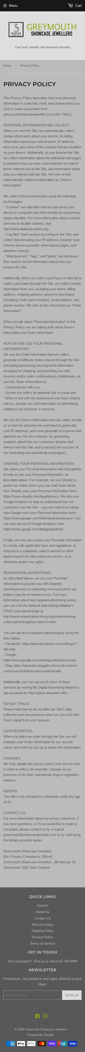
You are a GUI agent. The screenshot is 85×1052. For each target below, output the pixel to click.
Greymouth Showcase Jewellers (46, 1029)
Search (42, 905)
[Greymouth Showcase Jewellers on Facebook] (37, 1017)
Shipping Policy (42, 931)
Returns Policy (42, 924)
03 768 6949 (67, 961)
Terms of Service (42, 943)
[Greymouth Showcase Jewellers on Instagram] (45, 1017)
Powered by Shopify (41, 1035)
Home (7, 65)
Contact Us (42, 918)
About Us (42, 912)
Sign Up (72, 995)
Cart (78, 6)
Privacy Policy (42, 937)
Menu (13, 6)
